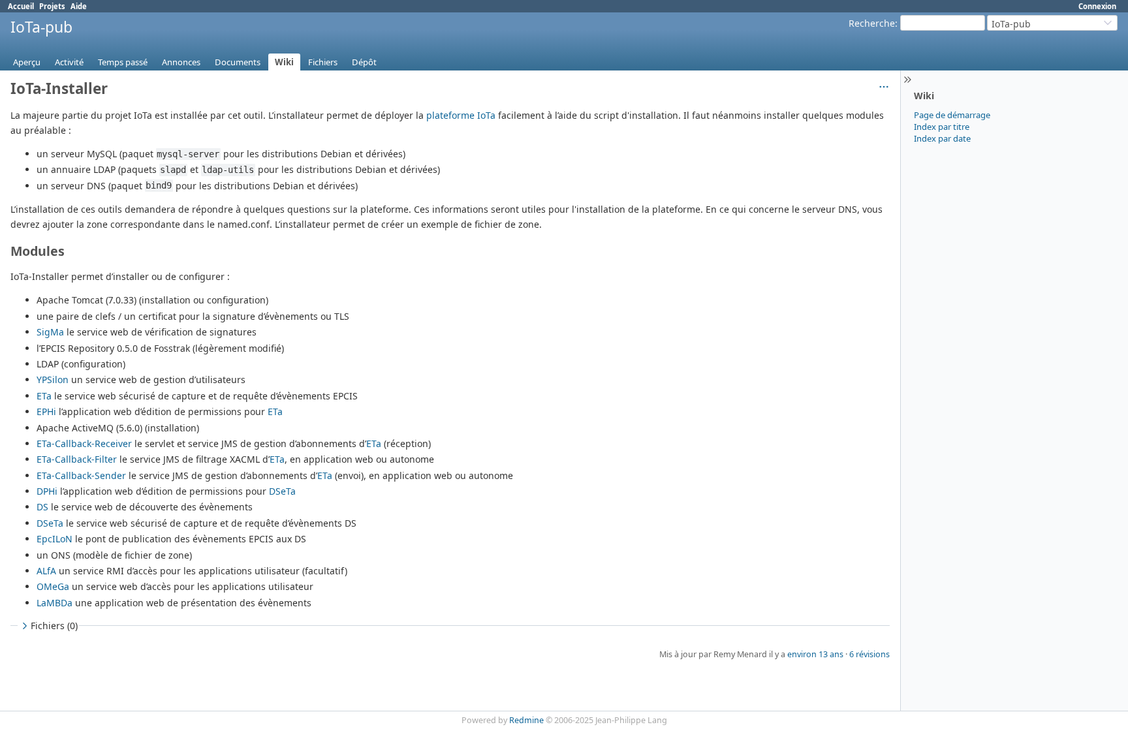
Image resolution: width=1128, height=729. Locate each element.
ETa (44, 396)
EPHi (46, 411)
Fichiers (322, 62)
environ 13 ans (815, 654)
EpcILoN (54, 539)
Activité (69, 62)
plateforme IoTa (460, 115)
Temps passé (123, 62)
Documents (237, 62)
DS (42, 507)
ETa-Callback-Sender (81, 475)
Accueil (21, 6)
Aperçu (26, 62)
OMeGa (53, 586)
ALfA (46, 571)
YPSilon (53, 379)
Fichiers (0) (54, 625)
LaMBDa (54, 603)
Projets (52, 6)
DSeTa (282, 491)
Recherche (872, 23)
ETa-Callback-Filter (77, 459)
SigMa (50, 332)
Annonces (181, 62)
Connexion (1097, 6)
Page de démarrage (952, 115)
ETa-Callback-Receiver (84, 443)
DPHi (47, 491)
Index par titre (941, 126)
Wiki (284, 62)
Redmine (526, 720)
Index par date (942, 138)
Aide (78, 6)
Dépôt (364, 62)
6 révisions (869, 654)
